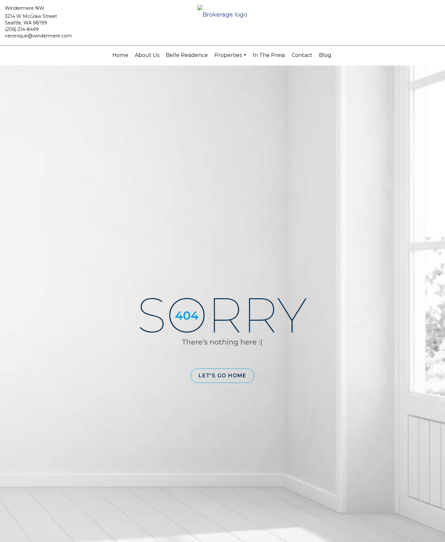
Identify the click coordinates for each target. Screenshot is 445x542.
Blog (325, 55)
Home (120, 55)
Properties (231, 58)
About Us (147, 55)
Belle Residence (187, 55)
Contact (302, 55)
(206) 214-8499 (22, 29)
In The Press (269, 55)
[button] (222, 376)
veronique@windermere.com (38, 36)
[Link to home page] (222, 15)
